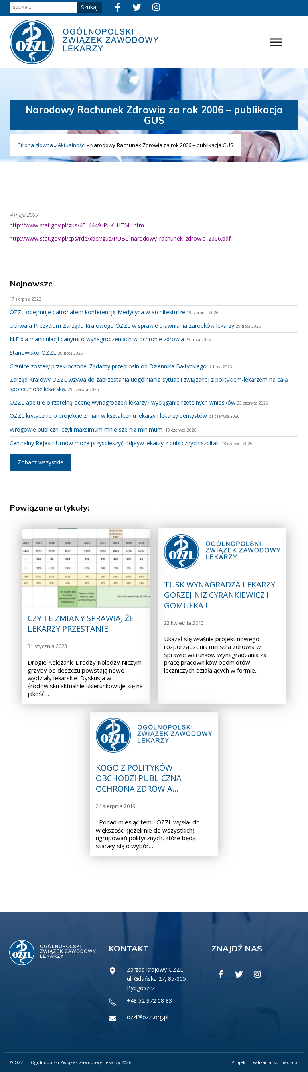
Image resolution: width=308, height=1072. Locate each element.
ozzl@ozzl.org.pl (147, 1017)
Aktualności (71, 145)
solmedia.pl (286, 1062)
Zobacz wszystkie (40, 462)
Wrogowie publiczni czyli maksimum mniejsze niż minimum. (87, 429)
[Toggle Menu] (276, 42)
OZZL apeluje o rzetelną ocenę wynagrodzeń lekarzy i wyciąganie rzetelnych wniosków (122, 402)
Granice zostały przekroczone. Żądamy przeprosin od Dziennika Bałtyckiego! (109, 366)
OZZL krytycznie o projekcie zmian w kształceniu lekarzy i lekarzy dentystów (108, 415)
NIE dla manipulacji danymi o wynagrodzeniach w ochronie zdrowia (97, 339)
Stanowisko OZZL (33, 352)
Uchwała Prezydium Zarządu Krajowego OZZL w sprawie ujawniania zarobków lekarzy (122, 325)
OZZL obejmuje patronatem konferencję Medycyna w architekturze (97, 312)
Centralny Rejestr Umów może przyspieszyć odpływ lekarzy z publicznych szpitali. (115, 443)
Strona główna (35, 145)
